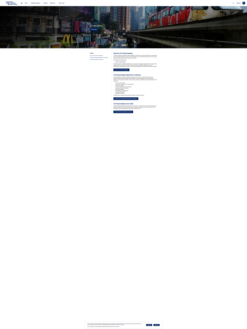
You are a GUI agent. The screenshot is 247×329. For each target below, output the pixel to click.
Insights (45, 3)
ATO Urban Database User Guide (96, 59)
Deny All (149, 325)
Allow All (156, 325)
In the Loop (61, 3)
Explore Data (94, 29)
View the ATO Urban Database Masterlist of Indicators (126, 98)
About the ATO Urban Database (96, 55)
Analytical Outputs (35, 3)
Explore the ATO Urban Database (121, 69)
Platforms (52, 3)
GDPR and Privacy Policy (117, 324)
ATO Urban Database (121, 61)
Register (239, 3)
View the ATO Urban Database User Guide (123, 111)
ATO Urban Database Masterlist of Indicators (99, 57)
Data (26, 3)
